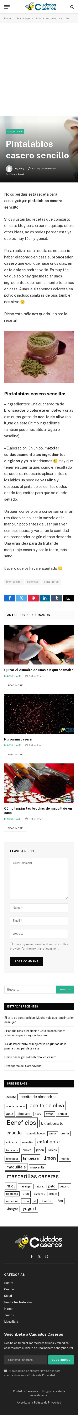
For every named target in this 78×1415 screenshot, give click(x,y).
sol (34, 1201)
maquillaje (16, 1166)
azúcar (62, 1113)
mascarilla (37, 1167)
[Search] (71, 6)
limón (49, 1158)
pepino (64, 1186)
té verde (46, 1201)
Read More (15, 685)
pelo (51, 1186)
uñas (59, 1201)
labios (52, 1150)
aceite (11, 1097)
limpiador (12, 1158)
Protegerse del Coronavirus (22, 1066)
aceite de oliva (47, 1105)
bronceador (14, 581)
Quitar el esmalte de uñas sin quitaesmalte (39, 670)
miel (10, 1185)
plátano (53, 1194)
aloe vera (24, 1113)
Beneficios (21, 1122)
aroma (38, 1114)
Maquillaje (15, 131)
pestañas (12, 1193)
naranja (25, 1186)
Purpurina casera (18, 739)
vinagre (12, 1209)
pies (25, 1194)
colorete (33, 581)
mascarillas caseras (33, 1176)
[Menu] (7, 6)
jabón (40, 1150)
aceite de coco (15, 1106)
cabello (14, 1132)
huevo (26, 1150)
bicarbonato (52, 1123)
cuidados (12, 1142)
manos (65, 1158)
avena (49, 1113)
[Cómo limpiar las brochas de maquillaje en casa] (39, 783)
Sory (21, 168)
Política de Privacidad (41, 1375)
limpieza (31, 1158)
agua (9, 1113)
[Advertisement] (39, 70)
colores (52, 1133)
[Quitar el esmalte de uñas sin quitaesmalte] (39, 644)
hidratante (12, 1150)
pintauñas (39, 1194)
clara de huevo (35, 1133)
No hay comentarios (44, 168)
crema (65, 1133)
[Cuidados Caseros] (41, 7)
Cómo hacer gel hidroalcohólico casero (30, 1057)
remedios (12, 1201)
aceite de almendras (38, 1097)
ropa (26, 1201)
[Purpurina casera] (39, 714)
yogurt (29, 1208)
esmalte (27, 1142)
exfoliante (48, 1141)
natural (39, 1186)
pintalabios (51, 581)
